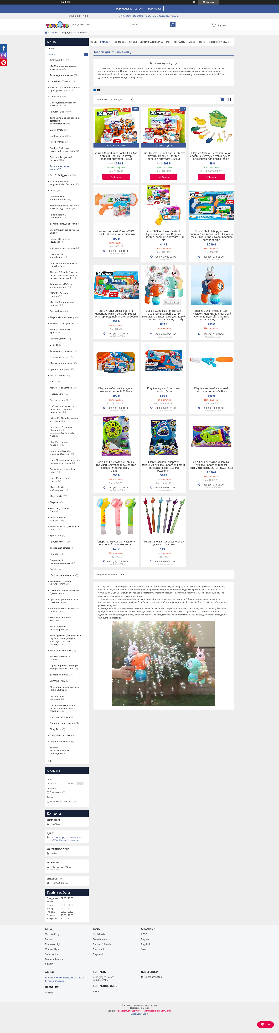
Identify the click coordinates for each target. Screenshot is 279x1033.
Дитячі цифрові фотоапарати (58, 628)
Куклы (133, 42)
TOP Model (119, 42)
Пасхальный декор (60, 717)
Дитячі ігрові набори (60, 650)
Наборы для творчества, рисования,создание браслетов (63, 409)
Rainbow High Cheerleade (57, 255)
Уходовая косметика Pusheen (60, 619)
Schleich (54, 344)
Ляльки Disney (57, 375)
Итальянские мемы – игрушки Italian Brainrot (62, 183)
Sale (49, 761)
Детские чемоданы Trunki (63, 223)
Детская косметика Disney (60, 658)
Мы (168, 42)
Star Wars (55, 554)
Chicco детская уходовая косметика (63, 104)
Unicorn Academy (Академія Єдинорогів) (64, 592)
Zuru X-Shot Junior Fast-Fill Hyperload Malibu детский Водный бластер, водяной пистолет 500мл (116, 313)
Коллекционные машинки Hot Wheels (63, 264)
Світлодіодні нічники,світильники (60, 561)
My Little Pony (52, 934)
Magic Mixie (56, 496)
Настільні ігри (57, 394)
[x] (98, 90)
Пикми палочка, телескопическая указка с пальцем (164, 543)
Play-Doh (145, 944)
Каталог (54, 32)
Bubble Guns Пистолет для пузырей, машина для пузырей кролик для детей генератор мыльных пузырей (211, 315)
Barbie (48, 939)
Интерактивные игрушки (62, 248)
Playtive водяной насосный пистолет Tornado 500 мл (211, 390)
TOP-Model (154, 8)
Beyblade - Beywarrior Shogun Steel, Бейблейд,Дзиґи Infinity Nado (62, 431)
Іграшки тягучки (58, 541)
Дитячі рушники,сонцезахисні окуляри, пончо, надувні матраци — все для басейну (65, 640)
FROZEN (49, 964)
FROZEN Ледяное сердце (59, 294)
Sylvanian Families (59, 357)
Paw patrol (98, 949)
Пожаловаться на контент (128, 1011)
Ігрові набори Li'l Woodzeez (58, 216)
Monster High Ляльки (61, 387)
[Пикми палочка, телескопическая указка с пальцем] (163, 516)
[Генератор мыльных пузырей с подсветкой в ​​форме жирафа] (116, 516)
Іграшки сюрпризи (59, 369)
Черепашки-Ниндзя (60, 741)
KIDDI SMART (57, 142)
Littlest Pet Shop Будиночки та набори (64, 419)
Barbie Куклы (56, 129)
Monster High (52, 949)
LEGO (53, 190)
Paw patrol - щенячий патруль (61, 158)
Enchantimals (57, 311)
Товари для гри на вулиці (59, 167)
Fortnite (54, 569)
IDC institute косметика (62, 575)
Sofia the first (51, 954)
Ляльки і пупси (57, 400)
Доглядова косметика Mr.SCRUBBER (61, 583)
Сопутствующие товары (62, 723)
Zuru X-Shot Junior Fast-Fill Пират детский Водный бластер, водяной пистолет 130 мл (164, 156)
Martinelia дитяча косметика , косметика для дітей (65, 207)
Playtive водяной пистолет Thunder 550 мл (163, 390)
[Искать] (173, 24)
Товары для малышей (61, 75)
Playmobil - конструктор (62, 317)
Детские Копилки (59, 674)
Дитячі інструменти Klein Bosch (63, 470)
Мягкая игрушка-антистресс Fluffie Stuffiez (64, 688)
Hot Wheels (99, 934)
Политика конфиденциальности (156, 1011)
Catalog (51, 54)
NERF (53, 381)
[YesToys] (57, 24)
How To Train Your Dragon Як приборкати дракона (65, 89)
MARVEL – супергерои (62, 323)
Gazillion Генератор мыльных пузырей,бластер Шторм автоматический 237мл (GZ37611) (211, 465)
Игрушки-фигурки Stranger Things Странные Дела (64, 667)
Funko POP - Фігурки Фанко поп (64, 528)
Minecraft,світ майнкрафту (57, 488)
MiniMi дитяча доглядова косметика (63, 67)
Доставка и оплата (151, 42)
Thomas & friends (102, 944)
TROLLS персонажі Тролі (60, 331)
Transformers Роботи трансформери (61, 285)
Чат (268, 1024)
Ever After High (52, 944)
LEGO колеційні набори (58, 519)
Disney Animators (54, 959)
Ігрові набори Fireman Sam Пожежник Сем (64, 601)
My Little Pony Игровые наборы (62, 303)
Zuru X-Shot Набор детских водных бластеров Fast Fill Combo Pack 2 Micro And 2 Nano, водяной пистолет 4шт (211, 235)
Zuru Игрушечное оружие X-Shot (65, 231)
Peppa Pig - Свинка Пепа (60, 510)
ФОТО (202, 42)
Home (93, 42)
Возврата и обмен (219, 42)
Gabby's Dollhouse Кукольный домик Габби (62, 149)
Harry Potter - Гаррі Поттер (60, 479)
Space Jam (55, 535)
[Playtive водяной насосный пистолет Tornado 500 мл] (211, 362)
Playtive (54, 502)
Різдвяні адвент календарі (58, 697)
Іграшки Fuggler (58, 111)
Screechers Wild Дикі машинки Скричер (60, 452)
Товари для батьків (60, 548)
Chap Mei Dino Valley (61, 735)
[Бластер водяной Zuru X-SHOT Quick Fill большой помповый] (116, 205)
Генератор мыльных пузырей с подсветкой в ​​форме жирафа (116, 543)
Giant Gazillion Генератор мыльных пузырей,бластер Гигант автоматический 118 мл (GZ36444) (163, 466)
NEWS (50, 48)
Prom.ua (153, 1005)
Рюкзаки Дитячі (58, 338)
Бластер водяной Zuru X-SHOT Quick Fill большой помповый (116, 233)
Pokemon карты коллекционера (58, 198)
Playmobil (98, 954)
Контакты (179, 42)
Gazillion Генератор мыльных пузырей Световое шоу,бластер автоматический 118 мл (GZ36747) (116, 466)
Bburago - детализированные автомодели (60, 750)
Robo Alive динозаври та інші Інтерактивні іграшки (65, 461)
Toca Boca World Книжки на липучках (64, 610)
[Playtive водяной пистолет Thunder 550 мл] (163, 362)
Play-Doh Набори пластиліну (59, 443)
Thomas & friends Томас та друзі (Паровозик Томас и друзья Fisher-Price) (64, 275)
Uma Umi (54, 96)
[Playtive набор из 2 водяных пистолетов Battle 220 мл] (116, 362)
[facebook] (94, 90)
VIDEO (192, 42)
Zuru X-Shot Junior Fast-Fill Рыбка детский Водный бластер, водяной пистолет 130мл (116, 156)
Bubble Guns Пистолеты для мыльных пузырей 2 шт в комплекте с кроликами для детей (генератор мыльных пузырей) (163, 315)
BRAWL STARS (57, 681)
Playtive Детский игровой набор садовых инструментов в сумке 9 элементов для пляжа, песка (211, 156)
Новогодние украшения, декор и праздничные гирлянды (62, 708)
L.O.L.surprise (57, 136)
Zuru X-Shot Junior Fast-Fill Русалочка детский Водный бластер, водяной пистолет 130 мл (164, 235)
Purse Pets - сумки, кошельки (60, 240)
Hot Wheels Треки (59, 81)
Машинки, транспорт (61, 363)
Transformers (100, 939)
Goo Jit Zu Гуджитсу (60, 175)
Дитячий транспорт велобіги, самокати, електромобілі (65, 121)
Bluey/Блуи (55, 729)
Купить (117, 177)
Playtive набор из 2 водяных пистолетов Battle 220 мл (116, 390)
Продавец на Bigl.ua (139, 1008)
